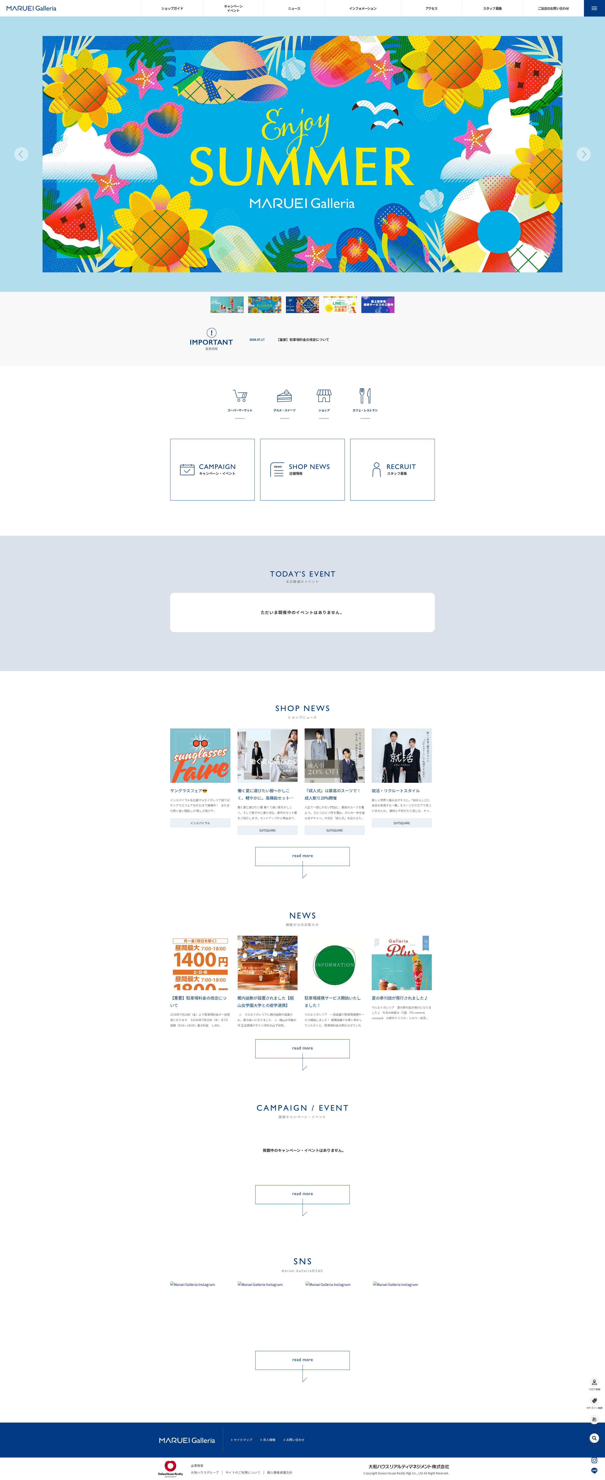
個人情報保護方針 (279, 1472)
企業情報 (197, 1465)
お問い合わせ (295, 1439)
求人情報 (269, 1439)
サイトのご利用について (243, 1472)
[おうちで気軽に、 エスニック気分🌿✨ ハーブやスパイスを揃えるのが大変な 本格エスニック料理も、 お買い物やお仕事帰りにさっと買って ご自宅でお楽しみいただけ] (268, 1312)
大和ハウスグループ (205, 1472)
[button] (21, 154)
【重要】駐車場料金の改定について (302, 339)
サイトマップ (243, 1439)
